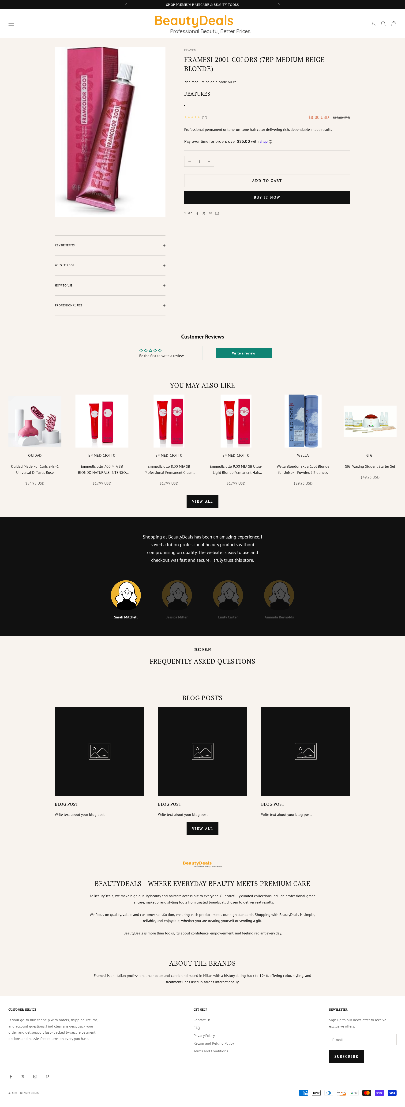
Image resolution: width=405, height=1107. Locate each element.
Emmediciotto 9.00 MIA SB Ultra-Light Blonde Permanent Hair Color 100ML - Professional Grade (236, 470)
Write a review (243, 353)
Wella (303, 455)
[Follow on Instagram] (35, 1076)
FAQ (197, 1027)
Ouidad (35, 455)
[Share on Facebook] (197, 213)
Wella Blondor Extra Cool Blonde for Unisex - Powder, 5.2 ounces (303, 469)
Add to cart (267, 180)
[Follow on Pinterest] (47, 1076)
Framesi (190, 50)
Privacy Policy (204, 1035)
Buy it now (267, 197)
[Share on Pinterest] (210, 213)
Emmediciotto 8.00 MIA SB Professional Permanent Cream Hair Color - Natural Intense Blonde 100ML (169, 470)
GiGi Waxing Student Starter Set (370, 466)
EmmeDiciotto (102, 455)
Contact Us (202, 1019)
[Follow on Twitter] (23, 1076)
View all (202, 501)
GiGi (370, 455)
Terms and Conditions (211, 1051)
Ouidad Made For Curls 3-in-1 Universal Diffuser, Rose (35, 469)
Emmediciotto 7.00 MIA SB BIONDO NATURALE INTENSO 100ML (102, 470)
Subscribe (346, 1056)
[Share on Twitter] (204, 213)
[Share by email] (217, 213)
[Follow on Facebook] (10, 1076)
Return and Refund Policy (214, 1043)
